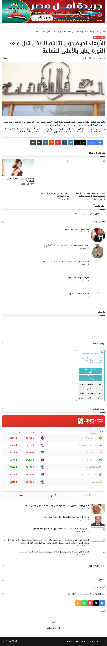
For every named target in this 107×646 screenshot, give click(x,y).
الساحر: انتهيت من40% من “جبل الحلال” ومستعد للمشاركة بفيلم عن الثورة (89, 195)
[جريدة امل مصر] (53, 11)
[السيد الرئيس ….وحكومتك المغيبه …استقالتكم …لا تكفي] (98, 267)
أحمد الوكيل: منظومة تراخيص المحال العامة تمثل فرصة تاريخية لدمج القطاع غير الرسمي (53, 552)
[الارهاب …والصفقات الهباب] (98, 283)
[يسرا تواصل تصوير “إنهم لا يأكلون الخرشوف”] (18, 167)
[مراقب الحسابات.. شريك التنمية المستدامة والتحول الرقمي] (98, 521)
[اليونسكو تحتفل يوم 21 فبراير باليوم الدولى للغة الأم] (53, 175)
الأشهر (54, 496)
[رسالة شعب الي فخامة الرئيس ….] (98, 235)
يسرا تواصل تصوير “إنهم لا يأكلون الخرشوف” (20, 180)
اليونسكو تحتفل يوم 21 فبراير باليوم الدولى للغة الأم (55, 195)
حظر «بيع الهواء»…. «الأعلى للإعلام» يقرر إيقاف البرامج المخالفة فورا (61, 529)
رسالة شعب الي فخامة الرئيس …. (75, 229)
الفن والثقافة (91, 31)
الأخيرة (88, 496)
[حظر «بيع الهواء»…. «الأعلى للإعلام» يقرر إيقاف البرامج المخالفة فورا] (98, 532)
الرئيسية (100, 31)
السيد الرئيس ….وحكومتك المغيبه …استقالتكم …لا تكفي (65, 261)
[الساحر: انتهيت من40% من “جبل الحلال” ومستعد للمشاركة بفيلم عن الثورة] (89, 175)
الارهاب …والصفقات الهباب (78, 277)
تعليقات (19, 496)
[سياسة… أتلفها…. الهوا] (98, 299)
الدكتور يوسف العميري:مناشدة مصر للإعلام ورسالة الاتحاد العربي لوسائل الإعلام (57, 505)
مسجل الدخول (89, 213)
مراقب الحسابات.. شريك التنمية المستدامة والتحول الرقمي (65, 517)
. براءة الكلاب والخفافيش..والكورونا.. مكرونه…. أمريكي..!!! (66, 245)
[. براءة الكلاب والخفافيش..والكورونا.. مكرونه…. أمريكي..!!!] (98, 251)
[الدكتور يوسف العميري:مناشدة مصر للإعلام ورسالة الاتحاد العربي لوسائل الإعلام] (98, 509)
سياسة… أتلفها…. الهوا (79, 293)
